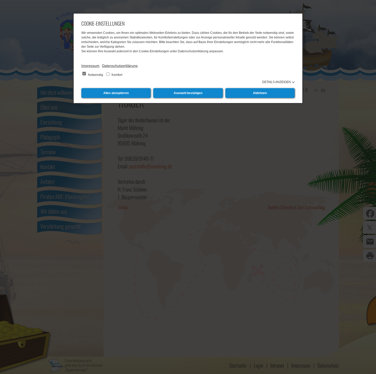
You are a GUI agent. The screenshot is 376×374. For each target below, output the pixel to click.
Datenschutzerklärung (120, 66)
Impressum (90, 66)
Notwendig (95, 75)
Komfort (116, 75)
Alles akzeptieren (116, 93)
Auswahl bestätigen (188, 93)
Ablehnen (260, 93)
